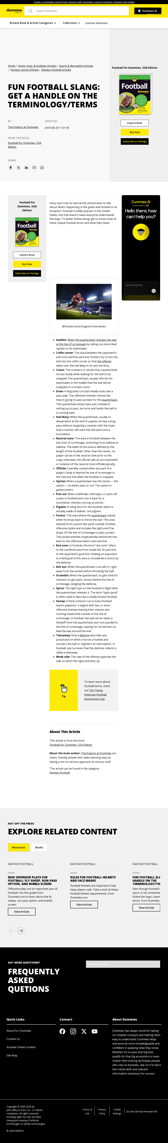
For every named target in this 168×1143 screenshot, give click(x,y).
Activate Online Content (21, 1047)
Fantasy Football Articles (56, 70)
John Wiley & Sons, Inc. (19, 1110)
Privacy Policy (102, 1111)
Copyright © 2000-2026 (19, 1106)
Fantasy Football (60, 772)
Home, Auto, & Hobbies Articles (37, 66)
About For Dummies (19, 1031)
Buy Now (135, 132)
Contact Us (13, 1039)
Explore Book (134, 122)
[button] (33, 23)
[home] (14, 11)
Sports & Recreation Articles (76, 66)
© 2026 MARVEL (15, 1130)
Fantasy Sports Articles (24, 70)
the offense (104, 361)
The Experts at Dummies (23, 127)
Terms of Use (87, 1111)
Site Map (12, 1055)
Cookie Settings (117, 1111)
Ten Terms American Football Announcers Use (95, 695)
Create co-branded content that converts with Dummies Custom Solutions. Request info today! (84, 2)
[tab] (18, 847)
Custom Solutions (96, 23)
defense (84, 635)
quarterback (109, 400)
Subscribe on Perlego (135, 141)
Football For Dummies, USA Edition (24, 145)
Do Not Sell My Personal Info (142, 1111)
